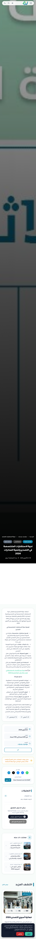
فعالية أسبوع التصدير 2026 (19, 917)
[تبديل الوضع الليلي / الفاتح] (4, 3)
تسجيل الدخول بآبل (17, 821)
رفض (20, 934)
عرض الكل (5, 884)
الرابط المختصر (18, 776)
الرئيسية (32, 536)
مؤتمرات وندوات (22, 536)
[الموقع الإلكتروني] (18, 750)
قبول (28, 934)
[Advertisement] (18, 582)
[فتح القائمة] (31, 3)
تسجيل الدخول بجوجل (17, 816)
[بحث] (8, 3)
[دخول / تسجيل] (12, 3)
